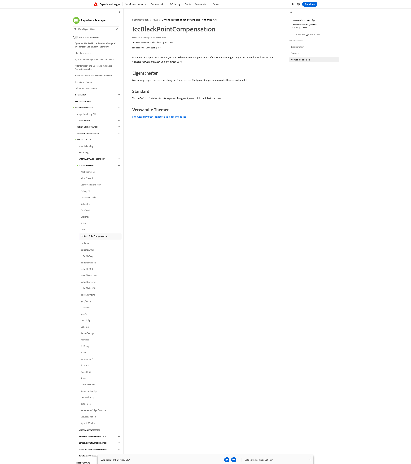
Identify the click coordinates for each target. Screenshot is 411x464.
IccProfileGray (87, 256)
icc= (185, 116)
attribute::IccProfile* (142, 116)
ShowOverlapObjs (89, 391)
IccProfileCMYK (87, 249)
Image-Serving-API (83, 101)
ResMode (85, 339)
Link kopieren (315, 34)
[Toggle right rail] (290, 12)
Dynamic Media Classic (151, 42)
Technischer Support (84, 82)
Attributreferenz (87, 165)
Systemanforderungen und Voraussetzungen (94, 59)
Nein (305, 27)
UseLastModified (88, 416)
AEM (155, 19)
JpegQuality (86, 301)
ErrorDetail (85, 210)
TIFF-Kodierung (87, 397)
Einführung (83, 152)
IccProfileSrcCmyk (89, 275)
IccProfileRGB (87, 269)
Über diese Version (83, 53)
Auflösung (85, 346)
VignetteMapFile (88, 423)
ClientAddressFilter (89, 197)
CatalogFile (86, 191)
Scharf (84, 378)
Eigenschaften (297, 46)
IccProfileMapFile (88, 262)
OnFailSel (85, 326)
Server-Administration (87, 127)
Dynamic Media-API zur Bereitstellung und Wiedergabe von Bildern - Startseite (95, 45)
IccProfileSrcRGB (88, 288)
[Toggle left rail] (119, 12)
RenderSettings (87, 333)
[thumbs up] (226, 459)
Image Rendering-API (84, 108)
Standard (295, 53)
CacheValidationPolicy (91, 184)
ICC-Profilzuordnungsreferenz (93, 449)
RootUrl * (85, 365)
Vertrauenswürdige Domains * (94, 410)
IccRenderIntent (88, 294)
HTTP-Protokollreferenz (88, 133)
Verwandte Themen (300, 59)
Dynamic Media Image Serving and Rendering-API (189, 19)
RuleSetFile (86, 371)
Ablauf (83, 223)
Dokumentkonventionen (86, 88)
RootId (83, 352)
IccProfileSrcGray (88, 281)
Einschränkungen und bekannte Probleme (93, 75)
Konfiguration (83, 120)
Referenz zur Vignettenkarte (92, 436)
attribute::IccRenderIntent (168, 116)
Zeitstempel (86, 403)
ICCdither (85, 243)
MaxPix (84, 314)
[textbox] (96, 29)
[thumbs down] (233, 459)
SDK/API (169, 42)
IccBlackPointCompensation (94, 236)
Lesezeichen (300, 34)
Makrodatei (86, 307)
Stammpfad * (87, 358)
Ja (297, 27)
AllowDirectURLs (88, 178)
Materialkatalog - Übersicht (92, 159)
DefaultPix (85, 203)
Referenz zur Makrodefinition (93, 443)
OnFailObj (85, 320)
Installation (80, 95)
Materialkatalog (84, 140)
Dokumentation (140, 19)
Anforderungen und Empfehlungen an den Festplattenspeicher (93, 67)
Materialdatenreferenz (89, 430)
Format (84, 229)
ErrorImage (86, 216)
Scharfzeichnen (88, 384)
